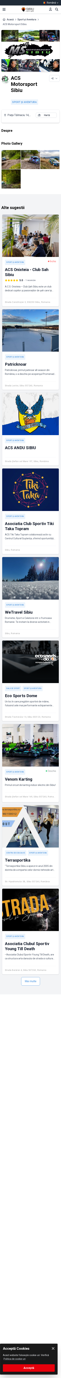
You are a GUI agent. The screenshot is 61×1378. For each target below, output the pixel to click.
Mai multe (30, 981)
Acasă (10, 19)
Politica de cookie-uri (15, 1359)
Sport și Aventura (26, 19)
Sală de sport (13, 688)
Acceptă (29, 1368)
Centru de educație (15, 853)
